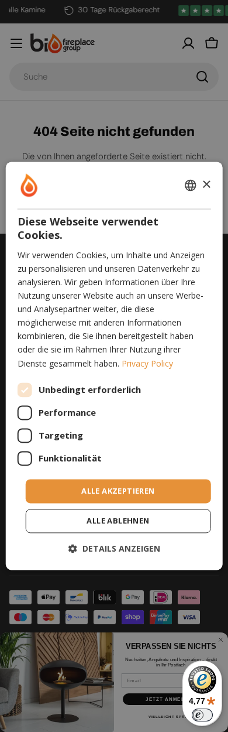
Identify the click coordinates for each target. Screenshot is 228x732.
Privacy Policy (147, 363)
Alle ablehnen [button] (118, 521)
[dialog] (114, 366)
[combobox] (190, 185)
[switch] (202, 715)
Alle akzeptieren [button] (117, 490)
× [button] (206, 184)
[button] (114, 549)
